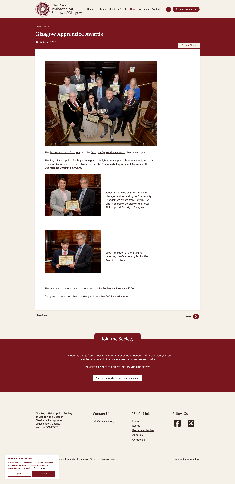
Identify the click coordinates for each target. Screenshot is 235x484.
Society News (189, 45)
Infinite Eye (193, 459)
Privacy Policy (39, 468)
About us (144, 9)
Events (136, 425)
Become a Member (143, 430)
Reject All (19, 474)
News (133, 9)
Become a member (186, 9)
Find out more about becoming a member (117, 378)
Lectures (101, 9)
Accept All (44, 474)
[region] (32, 466)
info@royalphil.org (103, 421)
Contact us (157, 9)
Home (90, 9)
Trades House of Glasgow (65, 152)
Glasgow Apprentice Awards (108, 152)
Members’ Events (118, 9)
